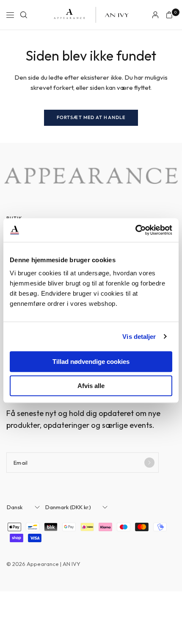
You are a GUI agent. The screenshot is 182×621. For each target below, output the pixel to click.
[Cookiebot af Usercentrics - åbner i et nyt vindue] (135, 230)
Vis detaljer (139, 336)
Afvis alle (91, 385)
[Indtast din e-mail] (149, 462)
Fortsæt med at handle (91, 117)
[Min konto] (155, 15)
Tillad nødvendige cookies (91, 361)
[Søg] (23, 15)
